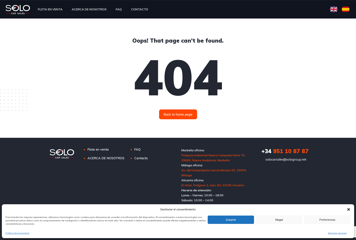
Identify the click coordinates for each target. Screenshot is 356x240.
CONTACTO (139, 9)
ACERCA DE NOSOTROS (89, 9)
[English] (332, 9)
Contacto (141, 158)
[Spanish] (344, 9)
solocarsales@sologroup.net (286, 159)
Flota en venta (98, 149)
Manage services (337, 233)
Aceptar (231, 219)
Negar (279, 219)
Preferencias (327, 219)
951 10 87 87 (285, 151)
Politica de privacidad (17, 233)
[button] (348, 209)
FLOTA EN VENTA (50, 9)
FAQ (119, 9)
